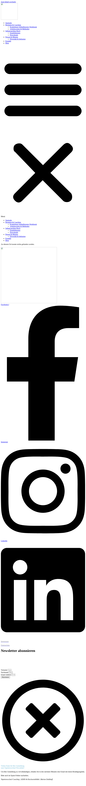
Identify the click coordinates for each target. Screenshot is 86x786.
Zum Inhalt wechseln (8, 2)
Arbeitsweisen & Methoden (19, 29)
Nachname (5, 672)
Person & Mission (11, 37)
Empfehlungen (15, 33)
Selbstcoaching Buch (12, 31)
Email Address (6, 675)
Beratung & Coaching (13, 25)
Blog (7, 43)
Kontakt (8, 41)
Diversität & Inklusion (18, 39)
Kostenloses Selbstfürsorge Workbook (23, 27)
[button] (43, 132)
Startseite (8, 23)
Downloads (14, 35)
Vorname (4, 670)
